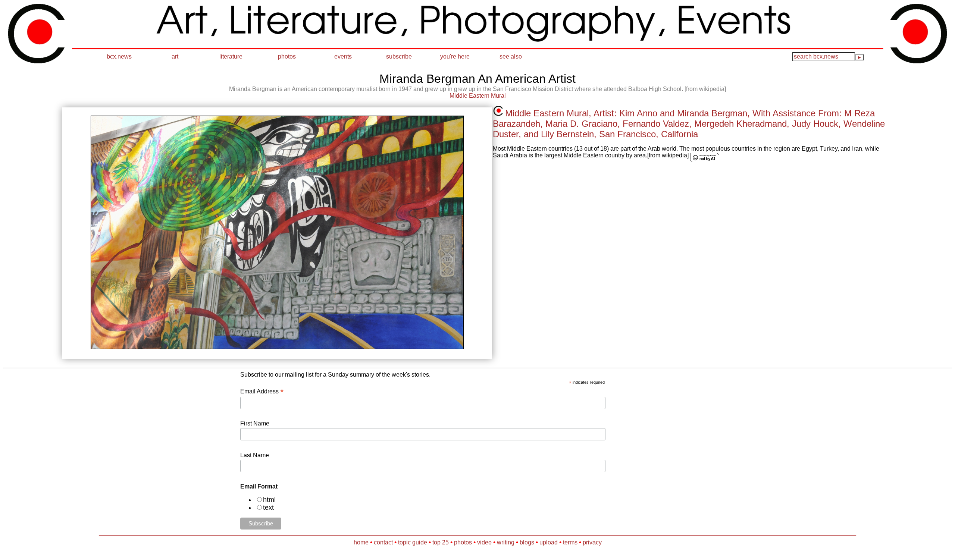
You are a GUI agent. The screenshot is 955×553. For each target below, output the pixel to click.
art (175, 56)
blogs (527, 542)
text (268, 507)
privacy (592, 542)
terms (570, 542)
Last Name (254, 455)
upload (548, 542)
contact (383, 542)
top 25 (440, 542)
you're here (455, 56)
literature (230, 56)
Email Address (262, 391)
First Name (254, 423)
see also (511, 56)
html (269, 499)
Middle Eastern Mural (478, 95)
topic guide (412, 542)
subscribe (399, 56)
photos (287, 56)
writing (505, 542)
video (484, 542)
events (343, 56)
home (361, 542)
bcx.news (119, 56)
